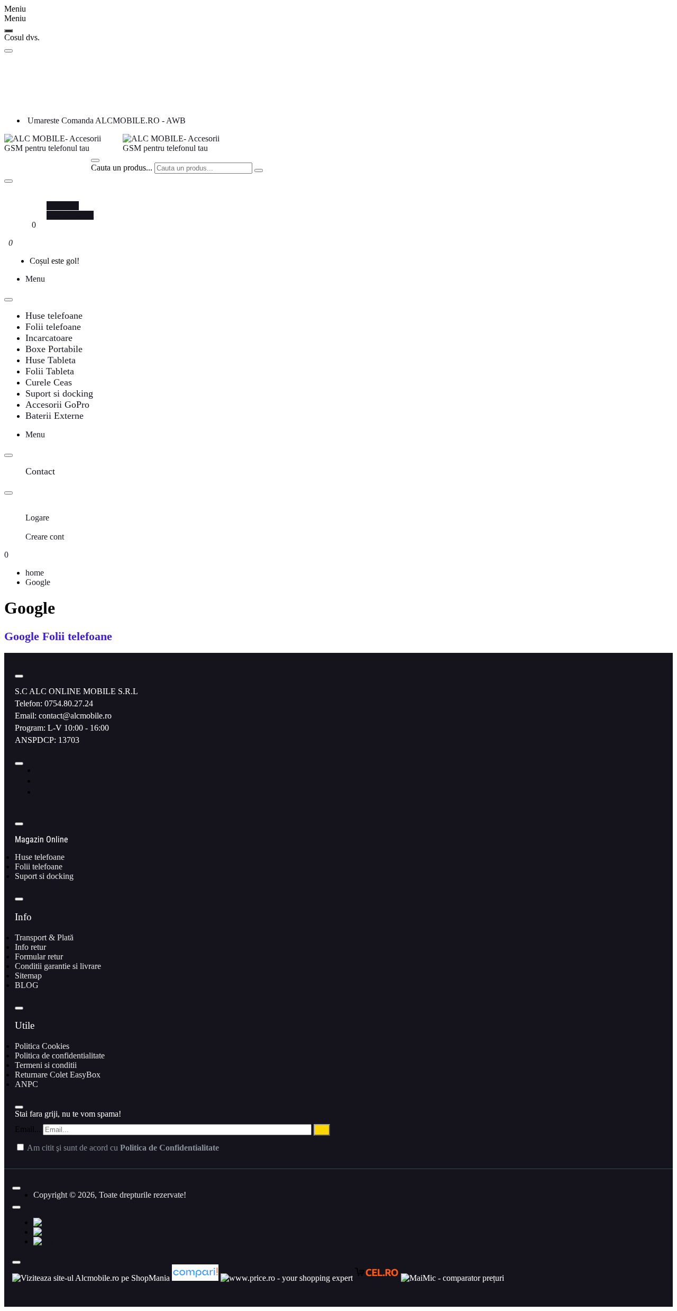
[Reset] (8, 30)
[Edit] (8, 50)
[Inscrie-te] (322, 1130)
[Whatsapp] (39, 791)
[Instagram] (39, 780)
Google (37, 582)
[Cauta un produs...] (95, 160)
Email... (28, 1129)
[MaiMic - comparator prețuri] (452, 1277)
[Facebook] (39, 770)
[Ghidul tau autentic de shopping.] (196, 1277)
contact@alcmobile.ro (75, 715)
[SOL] (45, 1231)
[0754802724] (29, 101)
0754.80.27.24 (68, 703)
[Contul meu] (28, 196)
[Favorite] (28, 224)
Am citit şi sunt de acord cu (122, 1147)
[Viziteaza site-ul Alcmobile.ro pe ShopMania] (91, 1277)
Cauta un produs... (121, 167)
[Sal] (42, 1241)
